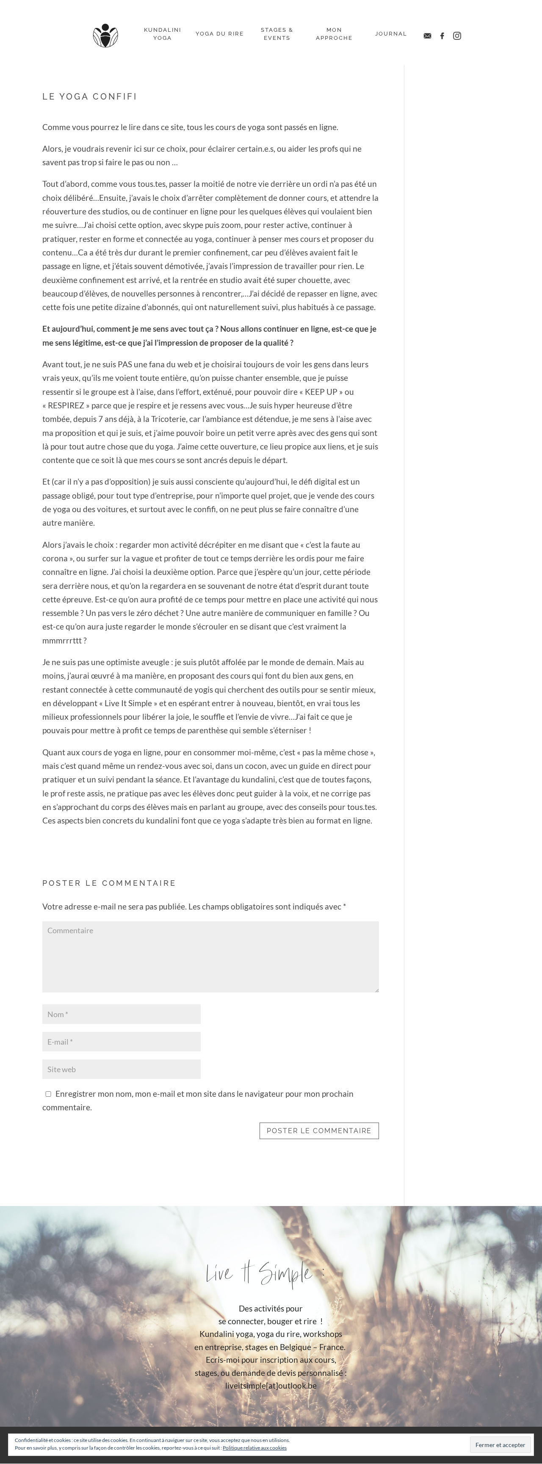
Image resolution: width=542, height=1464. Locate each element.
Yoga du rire (220, 33)
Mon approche (334, 34)
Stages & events (277, 34)
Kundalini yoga (162, 34)
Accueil (105, 36)
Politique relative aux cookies (255, 1448)
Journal (391, 33)
